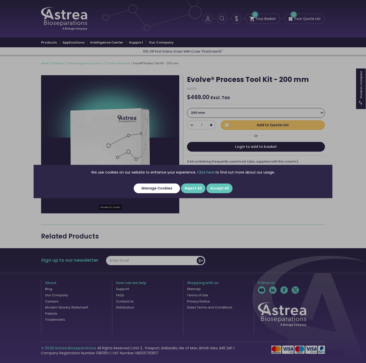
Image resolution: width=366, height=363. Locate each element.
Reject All (193, 188)
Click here (205, 172)
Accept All (219, 188)
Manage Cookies (156, 188)
